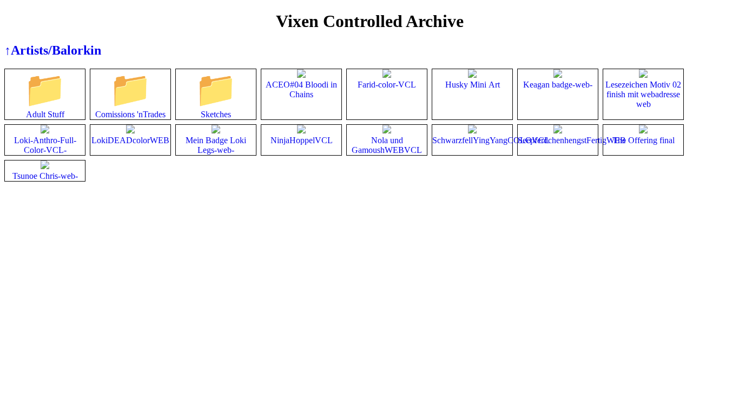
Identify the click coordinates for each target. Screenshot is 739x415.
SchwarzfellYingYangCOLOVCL (491, 140)
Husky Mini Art (472, 84)
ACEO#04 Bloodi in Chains (301, 89)
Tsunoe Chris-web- (45, 175)
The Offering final (643, 140)
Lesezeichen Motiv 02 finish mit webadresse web (643, 94)
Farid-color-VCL (387, 84)
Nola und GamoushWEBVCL (387, 145)
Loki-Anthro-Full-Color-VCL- (45, 145)
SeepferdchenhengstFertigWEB (572, 140)
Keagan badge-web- (557, 84)
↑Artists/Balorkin (52, 50)
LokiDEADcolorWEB (130, 140)
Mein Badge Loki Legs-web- (216, 145)
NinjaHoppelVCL (301, 140)
